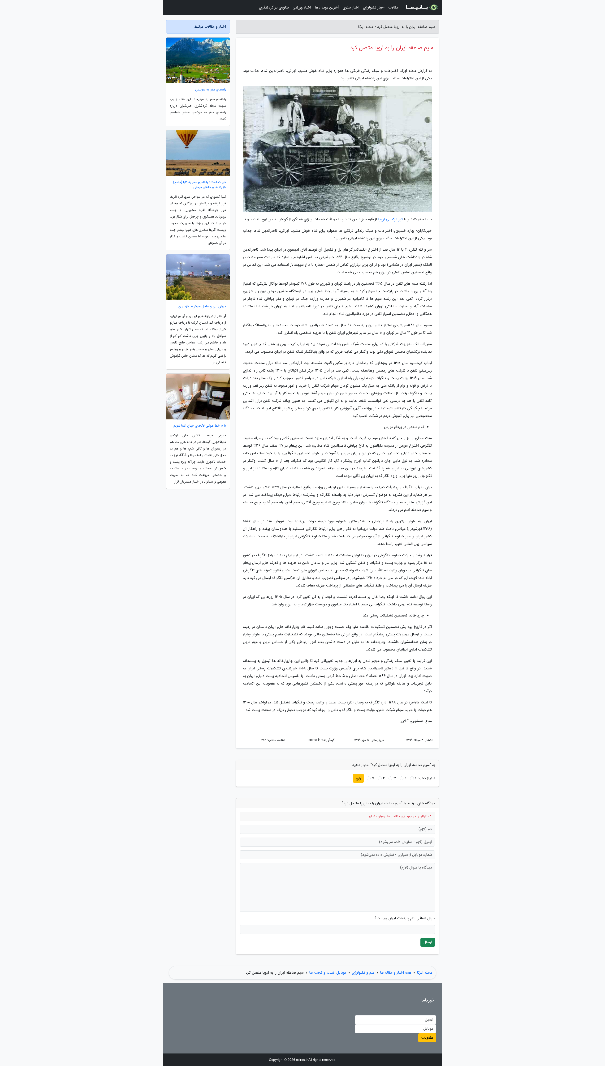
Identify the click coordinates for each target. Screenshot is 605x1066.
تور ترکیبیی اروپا (390, 219)
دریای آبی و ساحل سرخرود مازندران (202, 306)
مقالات (393, 7)
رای (358, 778)
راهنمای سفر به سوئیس (210, 89)
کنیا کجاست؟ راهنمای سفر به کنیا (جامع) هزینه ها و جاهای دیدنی (199, 185)
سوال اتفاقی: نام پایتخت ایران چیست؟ (405, 918)
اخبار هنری (351, 7)
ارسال (428, 942)
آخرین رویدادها (327, 7)
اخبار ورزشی (302, 7)
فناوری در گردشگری (274, 7)
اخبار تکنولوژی (374, 7)
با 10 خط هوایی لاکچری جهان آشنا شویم (199, 425)
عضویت (427, 1037)
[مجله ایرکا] (421, 7)
